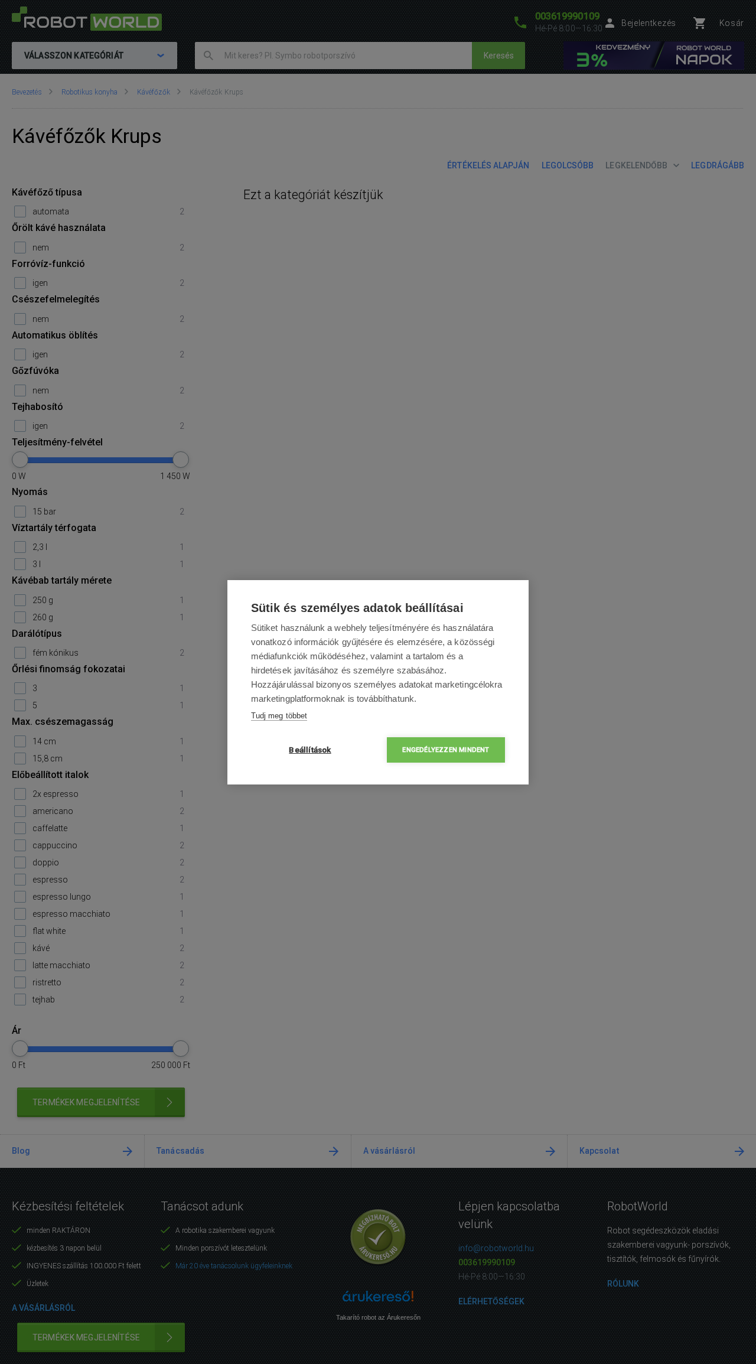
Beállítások (310, 749)
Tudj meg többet (279, 715)
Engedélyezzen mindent (445, 750)
